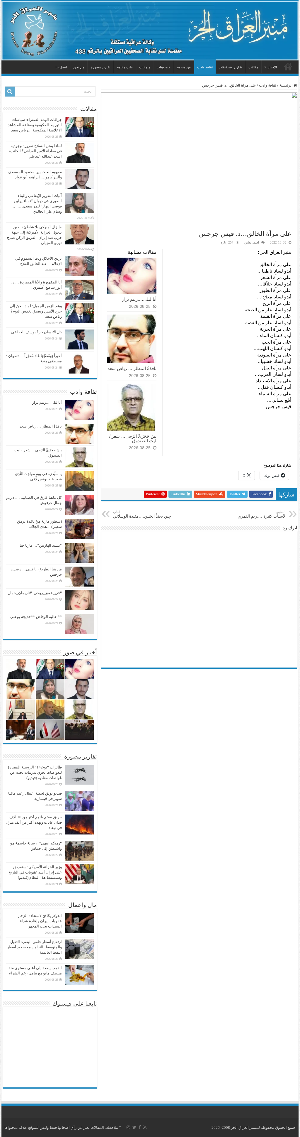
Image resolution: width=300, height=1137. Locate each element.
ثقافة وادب (205, 67)
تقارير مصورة (100, 67)
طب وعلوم (125, 67)
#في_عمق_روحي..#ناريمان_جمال (35, 593)
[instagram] (128, 1127)
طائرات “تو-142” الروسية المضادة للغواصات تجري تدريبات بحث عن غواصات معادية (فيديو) (35, 772)
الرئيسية (288, 66)
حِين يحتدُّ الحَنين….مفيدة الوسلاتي (142, 514)
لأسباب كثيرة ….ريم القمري (261, 514)
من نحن (78, 67)
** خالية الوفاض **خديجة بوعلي (36, 616)
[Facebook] (140, 1127)
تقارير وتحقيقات (230, 67)
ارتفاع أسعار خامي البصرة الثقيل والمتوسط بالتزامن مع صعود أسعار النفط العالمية (34, 947)
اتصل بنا (61, 67)
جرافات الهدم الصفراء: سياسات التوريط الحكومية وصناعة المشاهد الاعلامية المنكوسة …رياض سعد (35, 124)
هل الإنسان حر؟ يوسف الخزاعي (36, 332)
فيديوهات (163, 67)
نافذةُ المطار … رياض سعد (132, 368)
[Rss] (145, 1127)
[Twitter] (134, 1127)
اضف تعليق (251, 242)
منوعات (144, 67)
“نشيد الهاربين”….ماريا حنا (41, 545)
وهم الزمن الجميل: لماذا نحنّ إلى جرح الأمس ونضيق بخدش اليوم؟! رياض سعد (35, 311)
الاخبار (272, 67)
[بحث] (10, 92)
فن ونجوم (184, 67)
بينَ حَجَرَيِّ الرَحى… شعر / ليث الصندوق (132, 438)
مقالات (253, 67)
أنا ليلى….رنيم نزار (139, 299)
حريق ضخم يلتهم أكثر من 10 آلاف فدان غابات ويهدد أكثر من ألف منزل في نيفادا (34, 822)
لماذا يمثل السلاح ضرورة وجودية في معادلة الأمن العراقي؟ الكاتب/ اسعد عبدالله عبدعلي (35, 150)
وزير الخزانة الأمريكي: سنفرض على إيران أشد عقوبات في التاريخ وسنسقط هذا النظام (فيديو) (35, 872)
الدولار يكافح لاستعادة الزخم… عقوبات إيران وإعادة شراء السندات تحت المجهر (38, 920)
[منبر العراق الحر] (150, 30)
